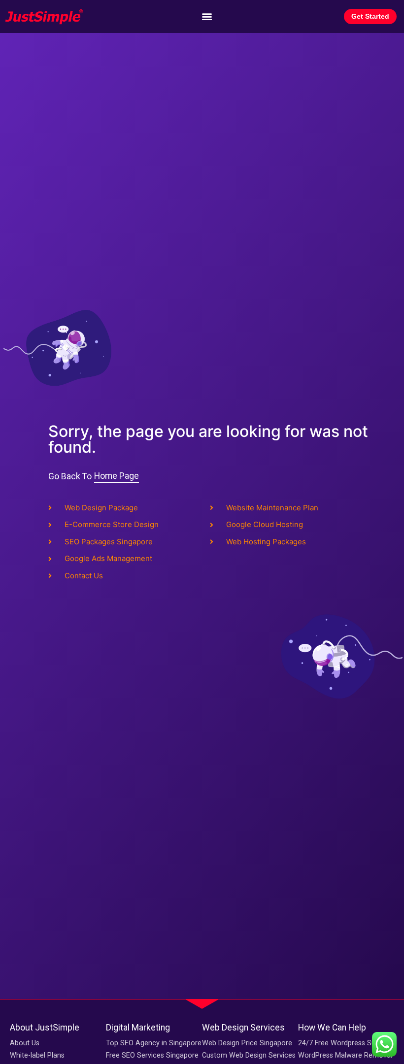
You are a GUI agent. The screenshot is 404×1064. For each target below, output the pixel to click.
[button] (207, 16)
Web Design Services (243, 1027)
